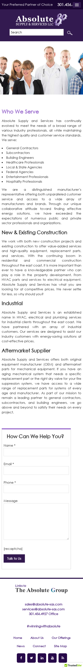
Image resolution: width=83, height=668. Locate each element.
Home (17, 638)
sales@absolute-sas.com (43, 604)
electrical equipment (64, 279)
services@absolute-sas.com (43, 609)
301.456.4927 (69, 4)
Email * (9, 464)
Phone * (10, 482)
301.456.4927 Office (43, 614)
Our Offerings (61, 638)
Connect (39, 646)
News (20, 646)
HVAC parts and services (22, 279)
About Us (36, 638)
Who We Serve (20, 111)
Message (11, 501)
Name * (9, 445)
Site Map (60, 646)
